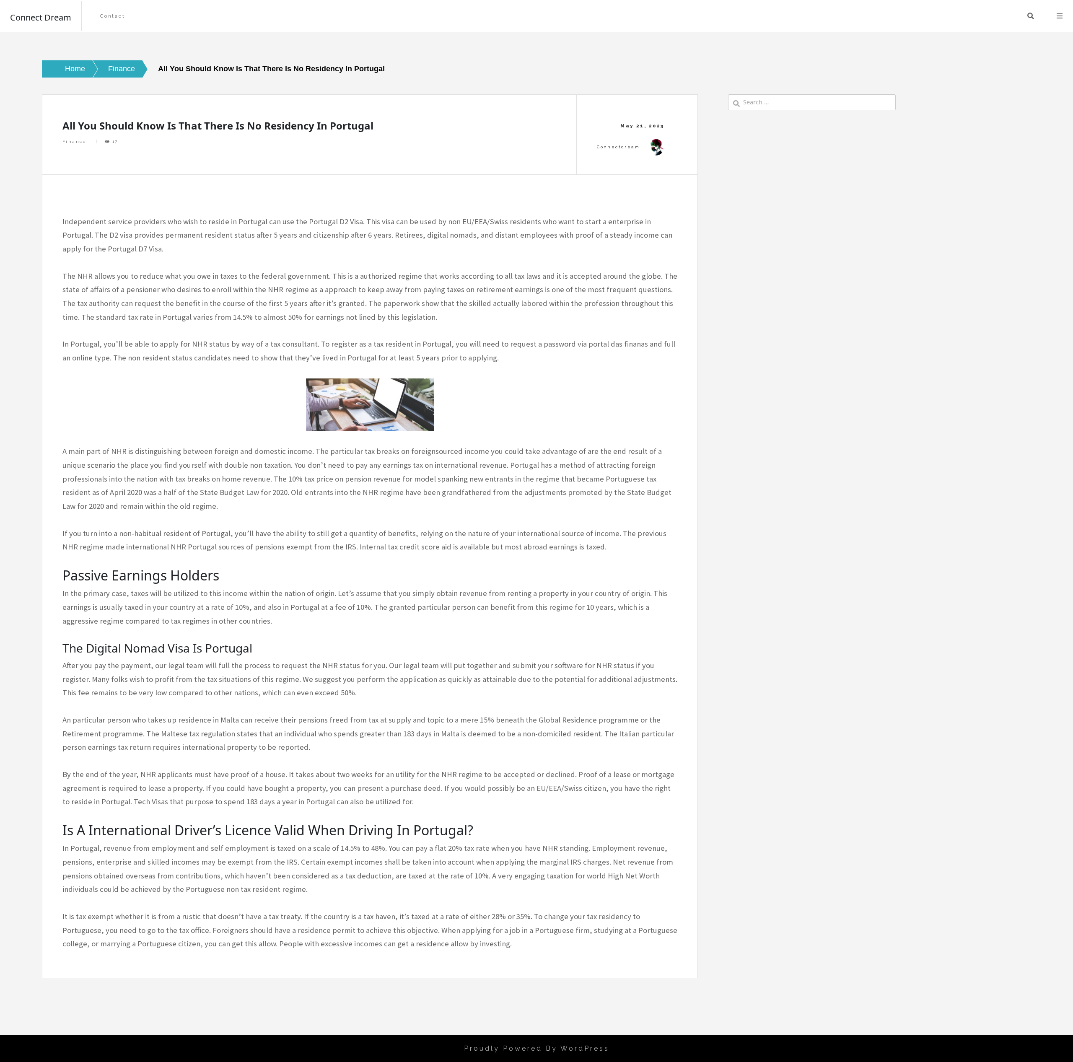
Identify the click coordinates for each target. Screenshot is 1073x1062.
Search (1030, 16)
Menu (1059, 16)
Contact (112, 16)
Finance (74, 141)
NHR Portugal (194, 547)
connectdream (618, 147)
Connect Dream (40, 17)
